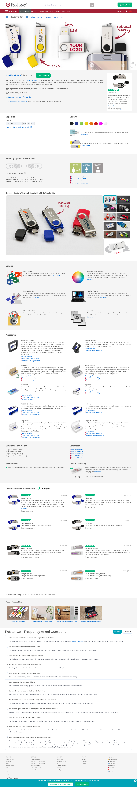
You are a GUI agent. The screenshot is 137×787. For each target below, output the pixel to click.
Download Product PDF (78, 179)
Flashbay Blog (113, 759)
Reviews (55, 17)
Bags (63, 11)
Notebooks (57, 11)
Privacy (84, 763)
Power (7, 763)
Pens (51, 11)
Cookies (84, 761)
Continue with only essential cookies (60, 784)
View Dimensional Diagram (79, 183)
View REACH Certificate (78, 456)
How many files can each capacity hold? (18, 127)
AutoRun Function (35, 765)
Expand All (117, 632)
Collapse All (127, 631)
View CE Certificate (77, 450)
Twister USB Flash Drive (33, 80)
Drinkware (34, 11)
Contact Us (120, 11)
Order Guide (60, 759)
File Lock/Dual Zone (36, 768)
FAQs (61, 17)
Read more (111, 103)
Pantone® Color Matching (38, 761)
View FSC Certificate (77, 454)
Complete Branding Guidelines (80, 177)
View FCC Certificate (77, 452)
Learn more (84, 134)
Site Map (59, 770)
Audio (7, 772)
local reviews (34, 595)
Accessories (47, 17)
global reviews (49, 595)
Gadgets (8, 774)
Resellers (59, 768)
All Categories (13, 11)
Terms (84, 759)
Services (39, 17)
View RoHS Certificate (77, 458)
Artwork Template (27, 399)
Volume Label (34, 770)
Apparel (69, 11)
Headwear (8, 770)
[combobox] (66, 5)
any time (96, 780)
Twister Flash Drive (78, 641)
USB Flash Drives (24, 11)
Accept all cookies (82, 784)
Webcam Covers (10, 765)
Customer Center (61, 761)
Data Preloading (35, 759)
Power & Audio (43, 11)
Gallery (33, 17)
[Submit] (45, 5)
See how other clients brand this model (83, 181)
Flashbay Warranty (61, 765)
